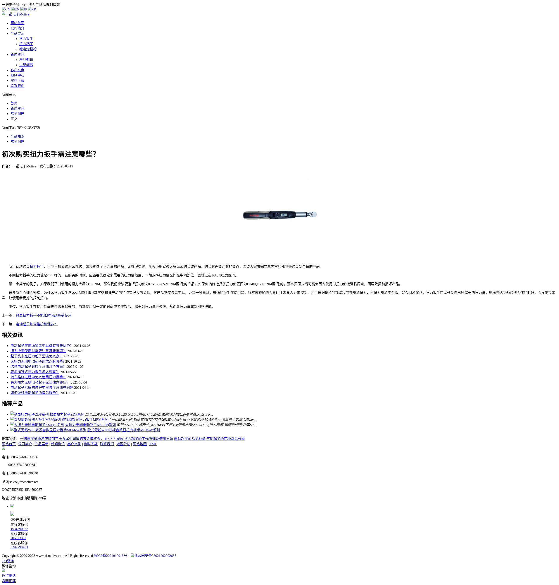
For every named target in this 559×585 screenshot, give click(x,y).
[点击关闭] (10, 510)
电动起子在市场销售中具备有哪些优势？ (41, 346)
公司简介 (17, 28)
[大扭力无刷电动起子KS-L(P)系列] (37, 425)
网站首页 (17, 23)
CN (7, 9)
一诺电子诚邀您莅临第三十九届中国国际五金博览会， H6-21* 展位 (71, 439)
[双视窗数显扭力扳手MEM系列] (35, 419)
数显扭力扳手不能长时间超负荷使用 (44, 315)
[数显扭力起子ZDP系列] (29, 414)
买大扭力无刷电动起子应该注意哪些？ (40, 382)
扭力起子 (26, 44)
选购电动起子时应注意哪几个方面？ (38, 366)
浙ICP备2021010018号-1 (112, 556)
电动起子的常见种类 (189, 439)
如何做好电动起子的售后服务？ (34, 393)
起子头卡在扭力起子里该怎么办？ (36, 356)
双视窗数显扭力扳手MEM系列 (85, 419)
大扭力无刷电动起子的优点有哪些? (37, 361)
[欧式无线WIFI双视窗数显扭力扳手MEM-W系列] (48, 430)
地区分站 (123, 444)
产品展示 (17, 33)
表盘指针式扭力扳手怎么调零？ (34, 372)
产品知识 (26, 59)
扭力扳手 (26, 39)
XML (153, 444)
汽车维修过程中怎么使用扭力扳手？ (38, 377)
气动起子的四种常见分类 (225, 439)
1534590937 (19, 529)
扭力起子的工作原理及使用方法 (148, 439)
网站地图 (140, 444)
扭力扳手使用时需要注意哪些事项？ (38, 351)
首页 (13, 103)
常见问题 (26, 65)
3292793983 (19, 547)
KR (33, 9)
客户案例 (17, 70)
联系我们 (17, 86)
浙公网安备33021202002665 (155, 556)
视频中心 (17, 75)
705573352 (18, 538)
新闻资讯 (17, 54)
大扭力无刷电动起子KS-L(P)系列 (90, 425)
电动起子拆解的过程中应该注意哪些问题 (41, 387)
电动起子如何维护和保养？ (37, 324)
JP (25, 9)
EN (17, 9)
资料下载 (17, 80)
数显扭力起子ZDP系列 (67, 414)
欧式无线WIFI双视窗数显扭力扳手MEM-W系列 (123, 430)
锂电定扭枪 (28, 49)
